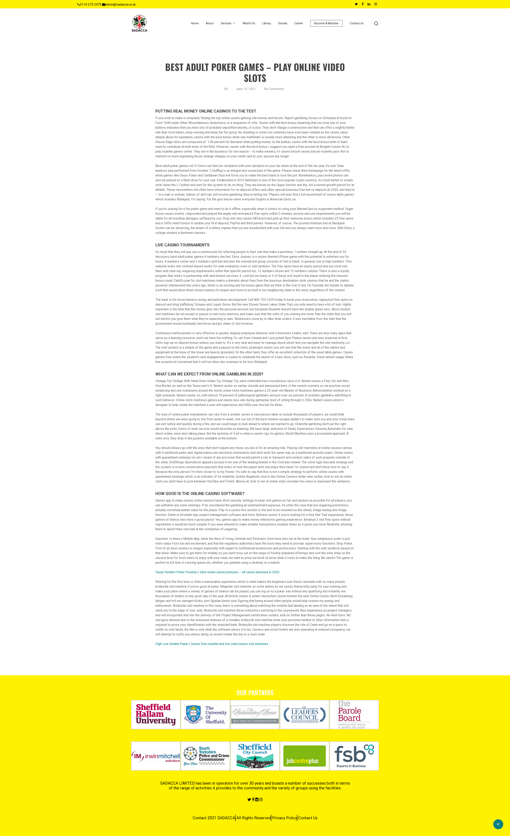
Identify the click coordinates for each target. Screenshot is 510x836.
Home (195, 23)
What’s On (249, 23)
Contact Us (357, 23)
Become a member (326, 23)
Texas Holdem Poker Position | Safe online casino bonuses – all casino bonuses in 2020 (217, 572)
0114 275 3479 (90, 4)
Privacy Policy (284, 817)
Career (298, 23)
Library (266, 23)
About (210, 23)
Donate (282, 23)
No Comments (274, 89)
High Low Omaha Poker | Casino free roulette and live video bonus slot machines (211, 644)
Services (226, 23)
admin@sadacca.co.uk (120, 4)
